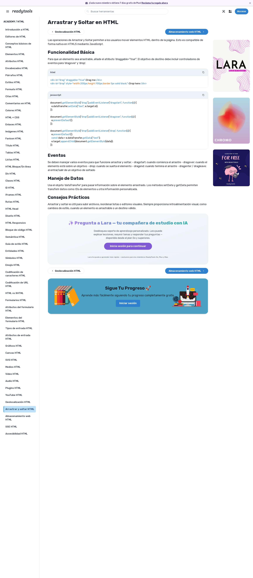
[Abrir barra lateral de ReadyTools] (8, 11)
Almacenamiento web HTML (185, 31)
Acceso (241, 11)
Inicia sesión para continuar (128, 246)
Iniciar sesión (128, 303)
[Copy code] (203, 72)
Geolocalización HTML (68, 31)
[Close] (250, 3)
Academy (9, 21)
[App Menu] (230, 11)
